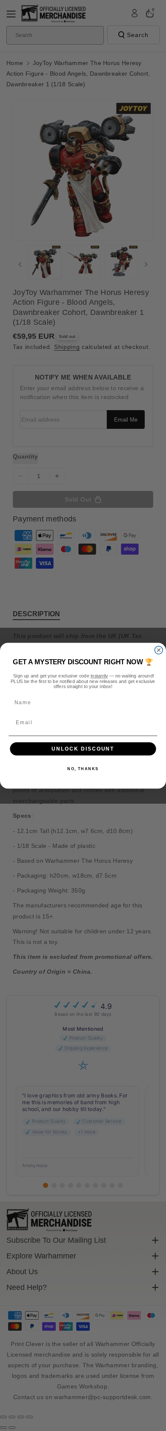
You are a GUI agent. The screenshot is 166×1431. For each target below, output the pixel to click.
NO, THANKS (83, 768)
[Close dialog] (159, 650)
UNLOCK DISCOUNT (83, 748)
